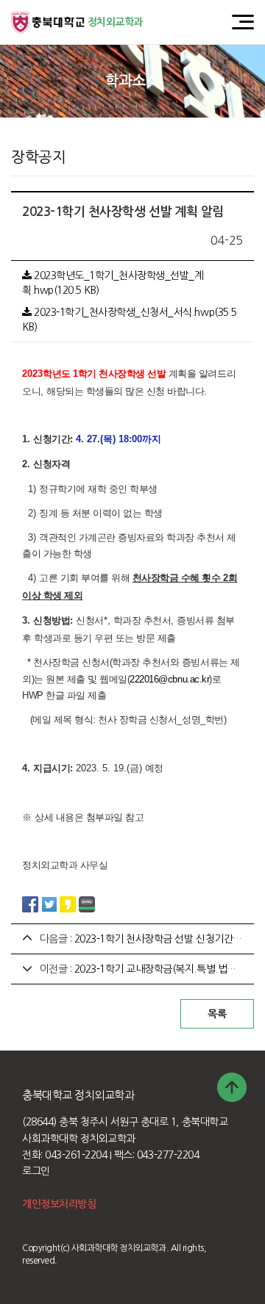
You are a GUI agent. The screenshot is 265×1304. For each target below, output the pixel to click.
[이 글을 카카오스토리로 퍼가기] (68, 903)
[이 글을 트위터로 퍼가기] (49, 903)
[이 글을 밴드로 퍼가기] (87, 903)
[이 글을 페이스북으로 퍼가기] (30, 903)
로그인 (36, 1171)
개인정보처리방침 (59, 1204)
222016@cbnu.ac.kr (169, 679)
